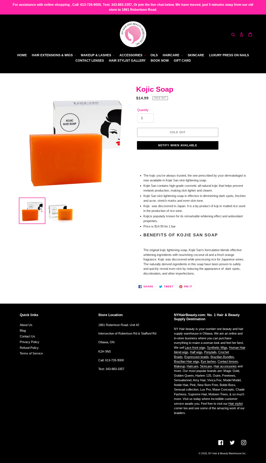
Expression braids (196, 357)
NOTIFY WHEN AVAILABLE (177, 145)
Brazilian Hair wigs (186, 361)
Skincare (206, 366)
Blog (23, 330)
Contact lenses (228, 361)
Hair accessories (225, 366)
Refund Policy (29, 347)
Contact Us (27, 336)
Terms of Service (31, 353)
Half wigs (196, 352)
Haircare (192, 366)
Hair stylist (235, 403)
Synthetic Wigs (217, 347)
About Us (26, 325)
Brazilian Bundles (222, 357)
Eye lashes (208, 361)
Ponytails (210, 352)
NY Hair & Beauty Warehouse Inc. (227, 453)
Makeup (179, 366)
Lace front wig (194, 347)
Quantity (143, 110)
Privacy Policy (29, 342)
